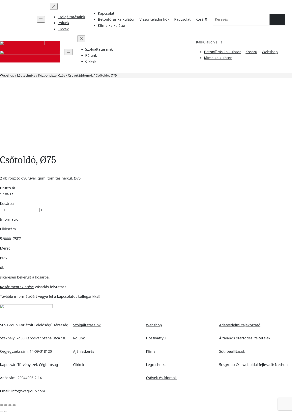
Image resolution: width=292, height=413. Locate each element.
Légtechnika (26, 75)
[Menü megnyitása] (41, 19)
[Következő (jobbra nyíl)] (5, 411)
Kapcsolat (106, 13)
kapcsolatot (67, 296)
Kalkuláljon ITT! (209, 42)
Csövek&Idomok (80, 75)
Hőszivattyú (156, 338)
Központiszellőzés (51, 75)
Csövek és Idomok (161, 377)
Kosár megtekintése (17, 286)
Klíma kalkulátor (112, 25)
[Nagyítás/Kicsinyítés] (1, 405)
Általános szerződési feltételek (244, 338)
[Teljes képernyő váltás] (5, 405)
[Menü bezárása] (54, 6)
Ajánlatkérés (83, 351)
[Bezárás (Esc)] (14, 405)
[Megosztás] (10, 405)
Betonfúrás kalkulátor (116, 19)
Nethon (281, 364)
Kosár (201, 19)
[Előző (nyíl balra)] (1, 411)
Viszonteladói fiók (154, 19)
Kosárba (7, 203)
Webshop (270, 51)
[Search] (277, 19)
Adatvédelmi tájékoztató (239, 325)
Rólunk (79, 338)
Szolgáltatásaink (87, 325)
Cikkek (78, 364)
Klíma (151, 351)
